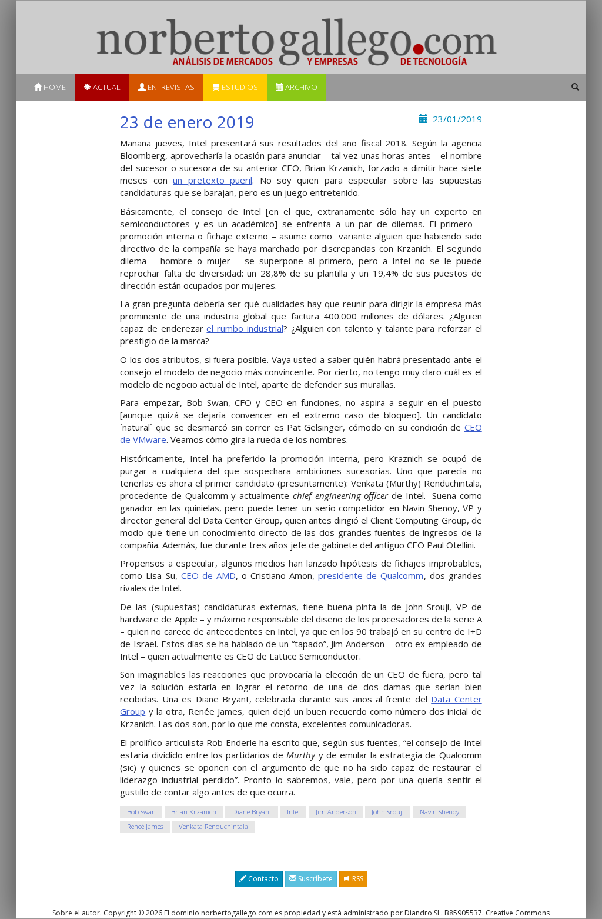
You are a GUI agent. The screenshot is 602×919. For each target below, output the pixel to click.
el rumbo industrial (244, 328)
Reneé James (145, 826)
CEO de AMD (208, 575)
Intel (293, 811)
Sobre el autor (76, 913)
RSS (356, 879)
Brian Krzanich (193, 811)
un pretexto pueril (212, 180)
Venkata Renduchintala (213, 826)
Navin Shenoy (439, 811)
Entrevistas (170, 87)
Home (54, 87)
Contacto (262, 879)
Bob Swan (141, 811)
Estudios (239, 87)
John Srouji (388, 811)
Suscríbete (314, 879)
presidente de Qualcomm (370, 575)
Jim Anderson (336, 811)
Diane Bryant (252, 811)
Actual (106, 87)
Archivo (300, 87)
